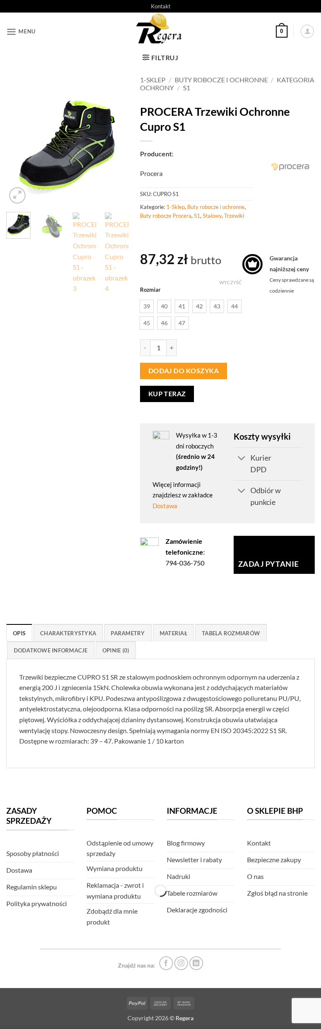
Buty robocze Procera (165, 215)
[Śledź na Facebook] (166, 963)
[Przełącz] (242, 459)
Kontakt (161, 6)
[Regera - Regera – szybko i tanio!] (160, 31)
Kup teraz (167, 393)
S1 (186, 88)
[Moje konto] (307, 31)
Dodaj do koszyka (183, 370)
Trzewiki (234, 215)
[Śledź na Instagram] (181, 963)
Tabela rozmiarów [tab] (231, 633)
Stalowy (212, 215)
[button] (21, 31)
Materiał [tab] (173, 633)
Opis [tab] (19, 633)
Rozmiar (150, 290)
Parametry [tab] (128, 633)
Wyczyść (230, 282)
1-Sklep (153, 80)
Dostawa (165, 505)
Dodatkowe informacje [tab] (51, 650)
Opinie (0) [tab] (116, 650)
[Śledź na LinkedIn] (196, 963)
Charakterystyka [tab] (68, 633)
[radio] (146, 306)
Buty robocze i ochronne (221, 80)
